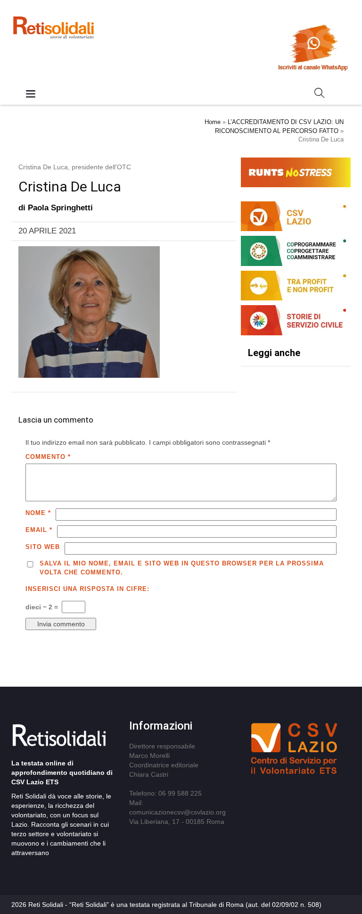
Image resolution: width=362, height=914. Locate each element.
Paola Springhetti (60, 207)
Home (213, 121)
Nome (38, 512)
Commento (48, 456)
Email (38, 529)
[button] (319, 94)
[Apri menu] (30, 94)
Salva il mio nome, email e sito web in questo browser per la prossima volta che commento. (182, 568)
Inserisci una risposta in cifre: (87, 588)
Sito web (42, 546)
